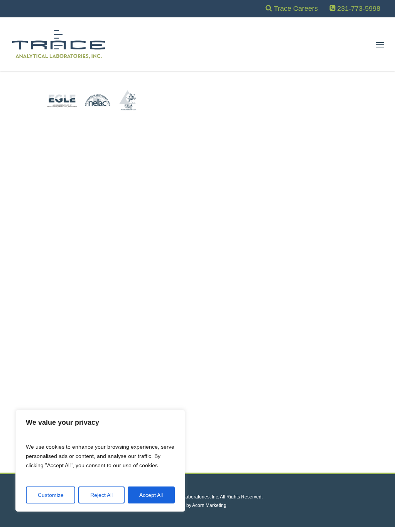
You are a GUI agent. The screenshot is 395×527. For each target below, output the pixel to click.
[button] (380, 44)
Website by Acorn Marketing (197, 505)
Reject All (101, 495)
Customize (51, 495)
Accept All (151, 495)
